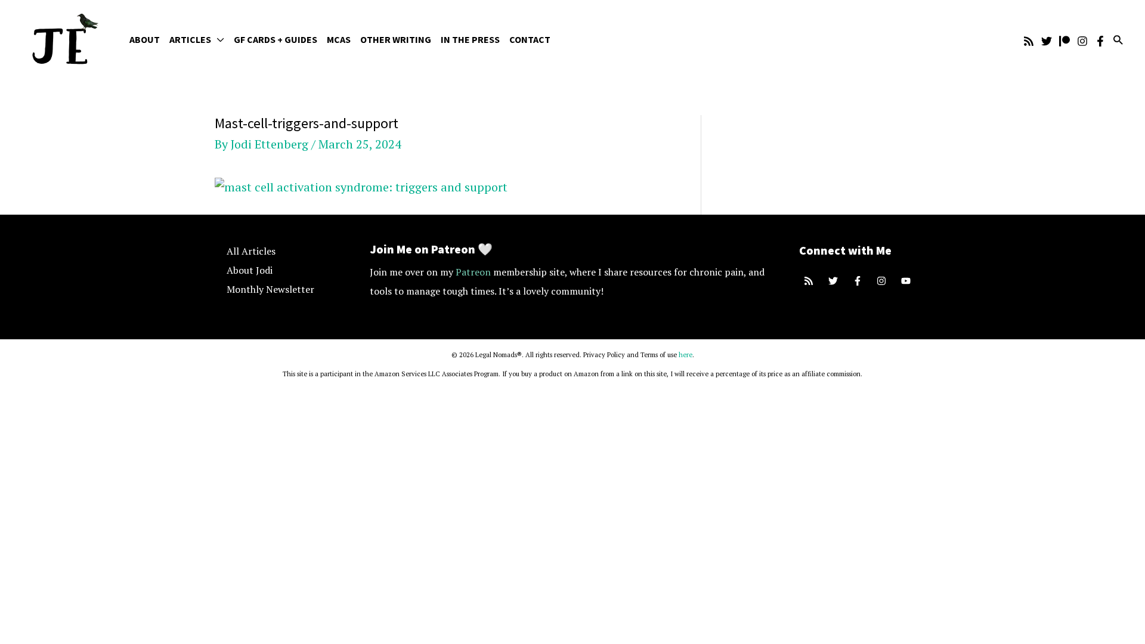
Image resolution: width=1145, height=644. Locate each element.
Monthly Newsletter (270, 289)
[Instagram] (1082, 41)
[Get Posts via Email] (1028, 41)
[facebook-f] (859, 280)
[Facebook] (1100, 41)
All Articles (251, 251)
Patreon (473, 271)
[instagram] (883, 280)
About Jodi (250, 270)
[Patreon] (1064, 41)
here (685, 355)
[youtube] (907, 280)
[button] (217, 39)
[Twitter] (1046, 41)
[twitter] (835, 280)
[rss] (810, 280)
